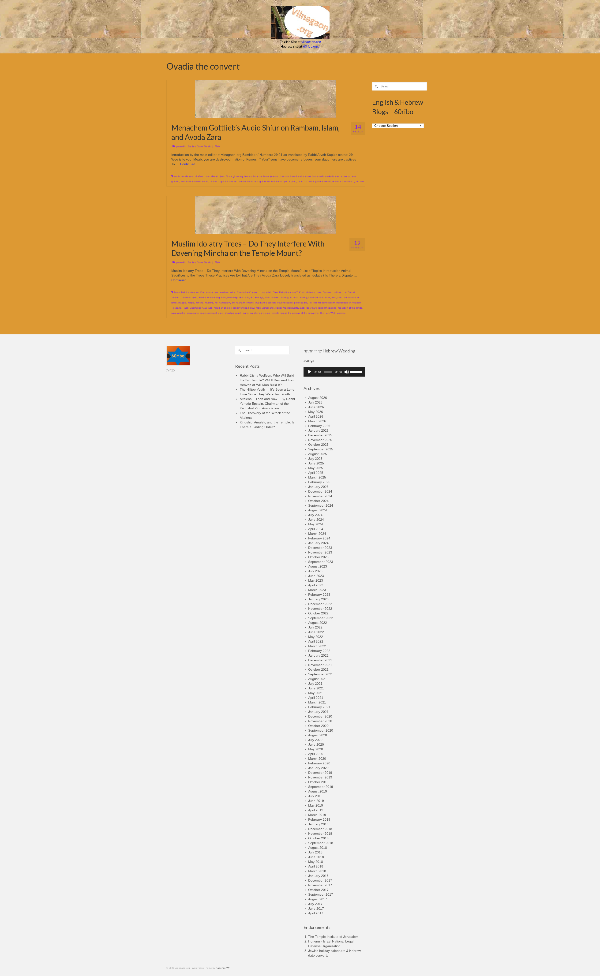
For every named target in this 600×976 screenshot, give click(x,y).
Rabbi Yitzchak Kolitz (286, 308)
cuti (344, 292)
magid (191, 302)
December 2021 (320, 660)
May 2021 (315, 693)
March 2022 (317, 646)
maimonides (304, 176)
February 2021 (319, 707)
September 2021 (320, 674)
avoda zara (187, 176)
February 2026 (319, 426)
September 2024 (320, 505)
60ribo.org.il (311, 46)
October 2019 (318, 782)
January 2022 (318, 655)
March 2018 (317, 871)
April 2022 (315, 641)
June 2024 (316, 519)
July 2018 (315, 852)
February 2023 (319, 594)
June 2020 (316, 744)
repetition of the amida (350, 308)
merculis (196, 181)
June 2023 (316, 576)
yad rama (359, 181)
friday (229, 176)
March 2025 (317, 477)
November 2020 (320, 721)
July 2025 (315, 458)
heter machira (272, 297)
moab (205, 181)
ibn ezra (257, 176)
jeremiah (274, 176)
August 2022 (317, 622)
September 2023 (320, 562)
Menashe (186, 181)
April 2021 (315, 697)
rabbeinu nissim (326, 302)
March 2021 (317, 702)
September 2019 (320, 787)
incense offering (298, 297)
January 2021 (318, 712)
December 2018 (320, 829)
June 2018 (316, 857)
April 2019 (315, 810)
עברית (170, 370)
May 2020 (315, 749)
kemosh (285, 176)
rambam (326, 181)
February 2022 (319, 651)
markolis (329, 176)
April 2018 (315, 866)
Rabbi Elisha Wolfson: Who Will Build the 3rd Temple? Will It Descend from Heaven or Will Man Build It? (267, 380)
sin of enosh (256, 313)
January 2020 (318, 768)
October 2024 (318, 501)
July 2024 (315, 515)
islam (266, 176)
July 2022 (315, 627)
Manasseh (318, 176)
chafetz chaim (202, 176)
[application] (334, 372)
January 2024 (318, 543)
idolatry (284, 297)
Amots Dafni (180, 292)
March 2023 (317, 590)
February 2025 (319, 482)
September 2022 (320, 618)
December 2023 (320, 548)
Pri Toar (313, 302)
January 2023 (318, 599)
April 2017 (315, 913)
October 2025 (318, 444)
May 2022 (315, 637)
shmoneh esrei (215, 313)
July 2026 (315, 402)
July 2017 (315, 904)
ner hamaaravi (222, 302)
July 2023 (315, 571)
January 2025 (318, 487)
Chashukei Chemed (247, 292)
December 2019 (320, 772)
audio (177, 176)
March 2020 (317, 758)
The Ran (324, 313)
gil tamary (238, 176)
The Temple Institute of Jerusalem (333, 937)
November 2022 (320, 608)
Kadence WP (223, 968)
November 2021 (320, 665)
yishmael (341, 313)
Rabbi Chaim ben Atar (194, 308)
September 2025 (320, 449)
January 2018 (318, 876)
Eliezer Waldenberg (209, 297)
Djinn (194, 297)
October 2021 (318, 669)
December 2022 (320, 604)
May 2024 (315, 524)
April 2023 (315, 585)
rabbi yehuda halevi (244, 308)
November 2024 (320, 496)
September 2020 (320, 730)
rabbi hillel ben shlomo (220, 308)
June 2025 (316, 463)
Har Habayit (257, 297)
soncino (348, 181)
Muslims (209, 302)
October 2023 (318, 557)
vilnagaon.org (311, 42)
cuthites (337, 292)
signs (245, 313)
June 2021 (316, 688)
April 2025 (315, 473)
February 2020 (319, 763)
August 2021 (317, 679)
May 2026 (315, 412)
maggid (182, 302)
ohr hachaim (238, 302)
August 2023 (317, 566)
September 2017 (320, 894)
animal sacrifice (196, 292)
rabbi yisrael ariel (265, 308)
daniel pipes (218, 176)
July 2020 (315, 740)
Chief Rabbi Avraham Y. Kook (289, 292)
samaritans (193, 313)
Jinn (334, 297)
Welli (332, 313)
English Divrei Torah (199, 146)
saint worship (178, 313)
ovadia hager (217, 181)
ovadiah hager (255, 181)
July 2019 (315, 796)
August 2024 (317, 510)
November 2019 (320, 777)
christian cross (313, 292)
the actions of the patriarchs (303, 313)
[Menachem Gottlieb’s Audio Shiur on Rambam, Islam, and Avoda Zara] (265, 99)
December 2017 (320, 880)
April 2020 (315, 754)
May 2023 (315, 580)
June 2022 (316, 632)
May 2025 (315, 468)
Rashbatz (337, 181)
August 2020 (317, 735)
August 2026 (317, 398)
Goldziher (244, 297)
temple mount (279, 313)
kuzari (293, 176)
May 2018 (315, 862)
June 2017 (316, 908)
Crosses (327, 292)
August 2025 (317, 454)
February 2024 (319, 538)
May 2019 (315, 805)
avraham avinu (228, 292)
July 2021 (315, 683)
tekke (267, 313)
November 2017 (320, 885)
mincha (199, 302)
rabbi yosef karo (308, 308)
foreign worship (229, 297)
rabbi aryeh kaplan (286, 181)
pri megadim (300, 302)
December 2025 (320, 435)
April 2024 (315, 529)
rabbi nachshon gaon (309, 181)
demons (186, 297)
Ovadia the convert (235, 181)
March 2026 (317, 421)
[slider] (356, 371)
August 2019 (317, 791)
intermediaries (315, 297)
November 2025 (320, 440)
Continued (187, 164)
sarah (203, 313)
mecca (338, 176)
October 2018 (318, 838)
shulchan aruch (233, 313)
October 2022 (318, 613)
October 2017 (318, 890)
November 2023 (320, 552)
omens (250, 302)
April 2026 (315, 416)
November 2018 (320, 833)
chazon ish (265, 292)
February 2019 (319, 819)
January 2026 (318, 430)
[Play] (309, 372)
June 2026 (316, 407)
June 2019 (316, 801)
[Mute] (346, 372)
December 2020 (320, 716)
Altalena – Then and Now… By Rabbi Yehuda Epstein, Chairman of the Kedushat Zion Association (267, 403)
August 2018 (317, 847)
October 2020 (318, 726)
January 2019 (318, 824)
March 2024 (317, 533)
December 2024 (320, 491)
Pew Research (285, 302)
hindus (248, 176)
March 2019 (317, 815)
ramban (332, 308)
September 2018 (320, 843)
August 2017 (317, 899)
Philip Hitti (269, 181)
